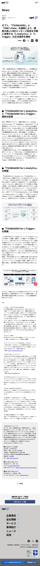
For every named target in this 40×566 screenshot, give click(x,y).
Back (21, 483)
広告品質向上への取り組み (13, 545)
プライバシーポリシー (26, 545)
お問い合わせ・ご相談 (20, 502)
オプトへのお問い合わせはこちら (12, 562)
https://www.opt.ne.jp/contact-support (26, 467)
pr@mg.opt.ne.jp (24, 475)
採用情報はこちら (31, 562)
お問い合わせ (35, 545)
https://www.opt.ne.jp (12, 458)
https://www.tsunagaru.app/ (15, 350)
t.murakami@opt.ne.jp (14, 465)
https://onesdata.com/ (14, 373)
